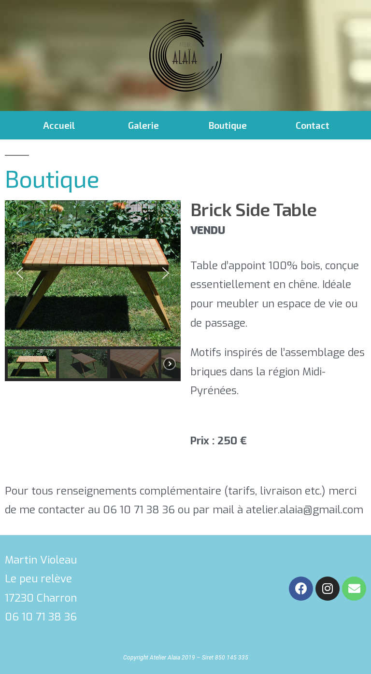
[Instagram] (327, 589)
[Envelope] (354, 589)
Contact (312, 125)
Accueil (59, 125)
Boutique (228, 125)
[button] (20, 273)
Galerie (143, 125)
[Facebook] (301, 589)
